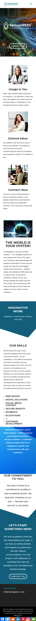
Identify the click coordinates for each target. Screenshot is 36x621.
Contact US (18, 46)
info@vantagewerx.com (14, 592)
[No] (33, 614)
